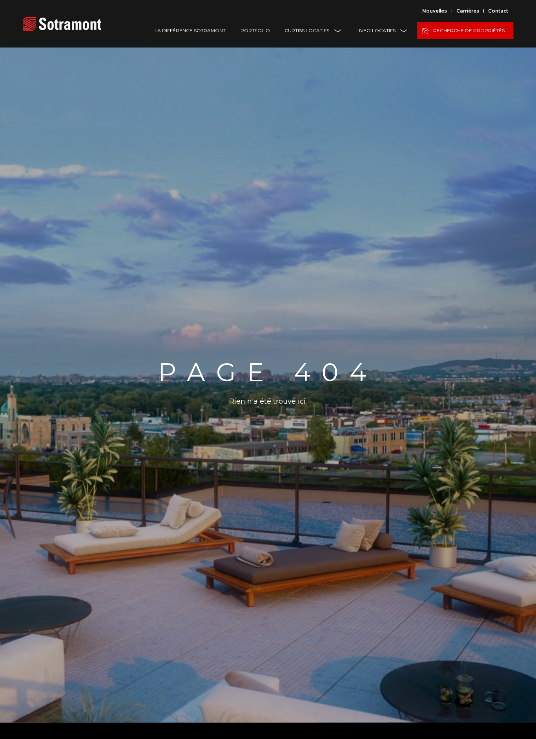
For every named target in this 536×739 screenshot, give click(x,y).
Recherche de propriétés (469, 30)
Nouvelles (434, 11)
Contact (498, 11)
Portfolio (255, 30)
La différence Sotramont (190, 30)
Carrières (467, 11)
